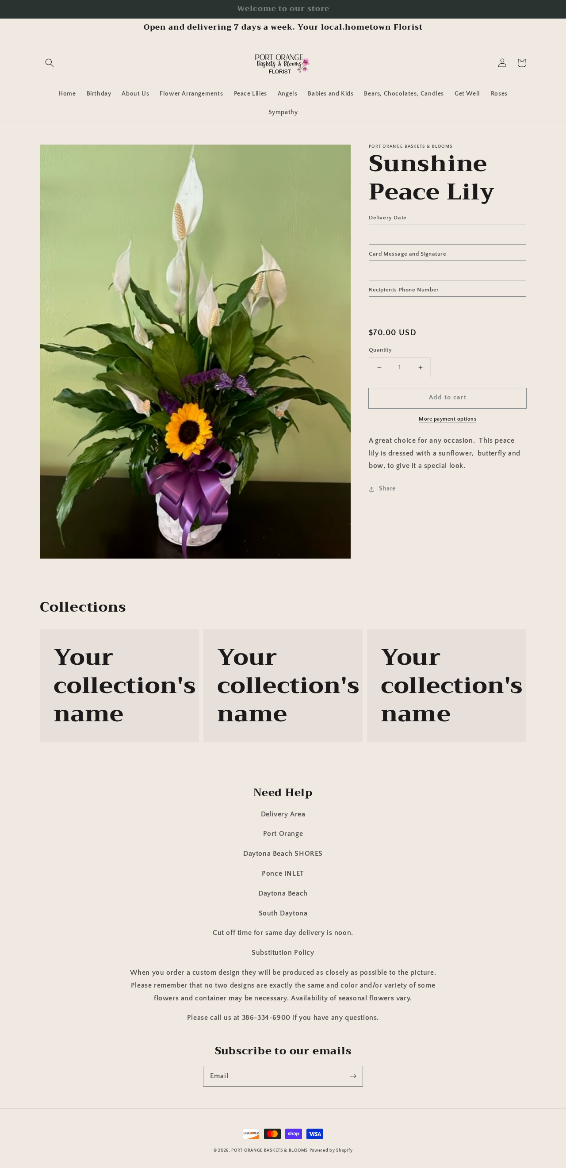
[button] (49, 63)
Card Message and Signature (408, 254)
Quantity (380, 350)
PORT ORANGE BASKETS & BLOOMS (269, 1150)
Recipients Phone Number (404, 290)
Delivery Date (388, 217)
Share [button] (387, 489)
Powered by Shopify (331, 1150)
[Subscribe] (353, 1076)
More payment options (447, 419)
